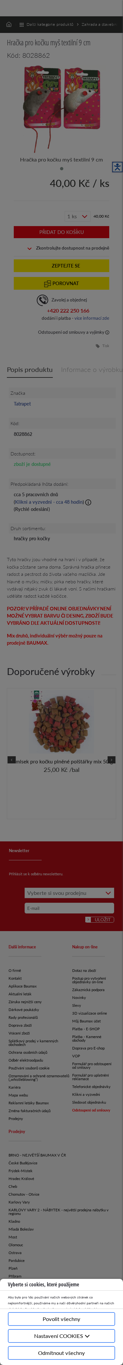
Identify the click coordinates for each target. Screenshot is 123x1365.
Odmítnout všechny (61, 1353)
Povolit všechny (61, 1319)
